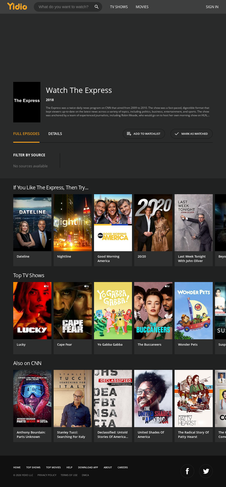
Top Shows (33, 467)
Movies (142, 6)
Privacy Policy (47, 475)
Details (55, 133)
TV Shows (119, 6)
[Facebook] (187, 471)
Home (17, 467)
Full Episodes (26, 133)
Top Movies (53, 467)
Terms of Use (69, 475)
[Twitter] (206, 471)
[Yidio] (17, 7)
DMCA (85, 475)
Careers (123, 467)
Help (69, 467)
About (108, 467)
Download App (88, 467)
